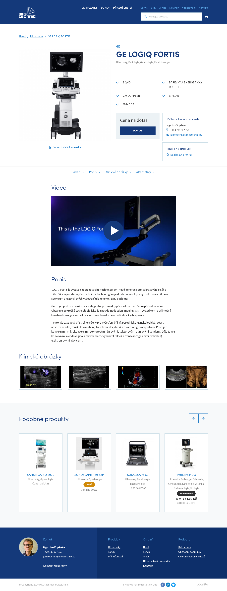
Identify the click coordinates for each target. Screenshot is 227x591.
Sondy (105, 7)
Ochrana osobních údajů (191, 556)
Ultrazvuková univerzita (156, 561)
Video (76, 172)
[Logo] (27, 12)
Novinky (174, 7)
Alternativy (143, 172)
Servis (144, 7)
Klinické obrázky (116, 172)
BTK (153, 7)
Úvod (22, 36)
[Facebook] (162, 585)
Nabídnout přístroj (181, 155)
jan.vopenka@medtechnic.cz (186, 135)
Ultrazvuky (89, 7)
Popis (93, 172)
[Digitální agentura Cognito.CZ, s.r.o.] (202, 584)
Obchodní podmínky (189, 552)
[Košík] (206, 16)
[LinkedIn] (167, 585)
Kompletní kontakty (55, 566)
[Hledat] (145, 16)
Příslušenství (122, 7)
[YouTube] (173, 585)
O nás (162, 7)
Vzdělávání (189, 7)
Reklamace (184, 547)
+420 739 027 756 (179, 130)
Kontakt (203, 7)
